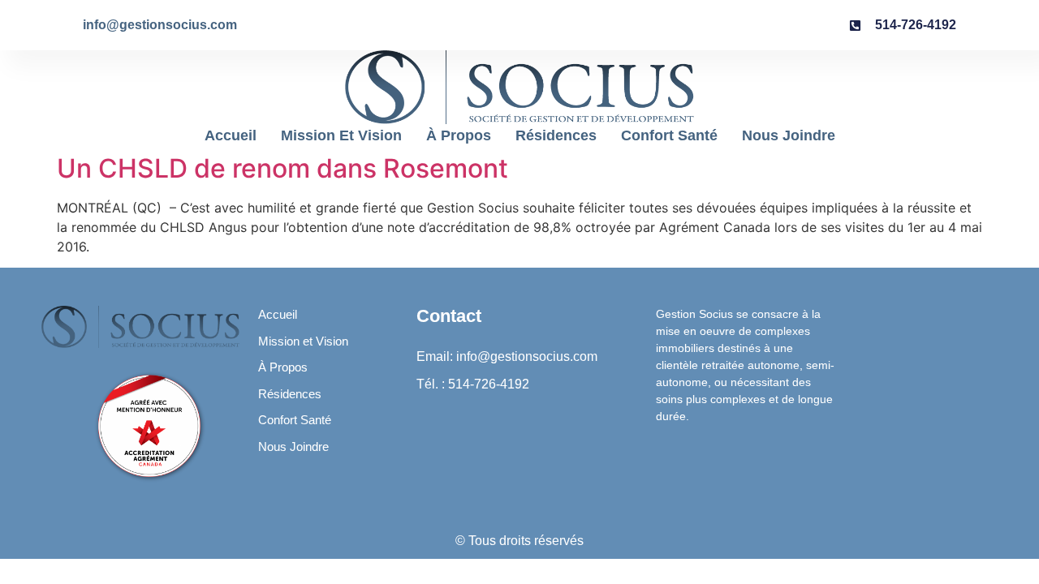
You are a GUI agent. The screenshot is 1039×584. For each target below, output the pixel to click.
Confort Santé (669, 135)
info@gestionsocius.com (160, 25)
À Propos (458, 135)
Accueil (231, 135)
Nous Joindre (788, 135)
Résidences (556, 135)
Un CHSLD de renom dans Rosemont (282, 168)
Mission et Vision (341, 135)
